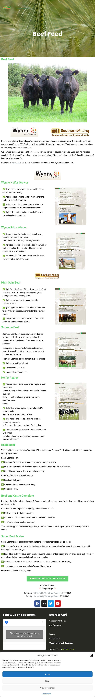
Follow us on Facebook (19, 615)
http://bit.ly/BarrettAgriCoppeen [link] (48, 593)
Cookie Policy (46, 693)
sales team (16, 163)
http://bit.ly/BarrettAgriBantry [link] (47, 596)
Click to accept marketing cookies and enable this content (24, 634)
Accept (47, 674)
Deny (47, 681)
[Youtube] (58, 603)
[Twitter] (51, 603)
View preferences (47, 688)
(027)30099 (54, 638)
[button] (91, 655)
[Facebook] (37, 603)
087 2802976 (68, 649)
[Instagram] (44, 603)
